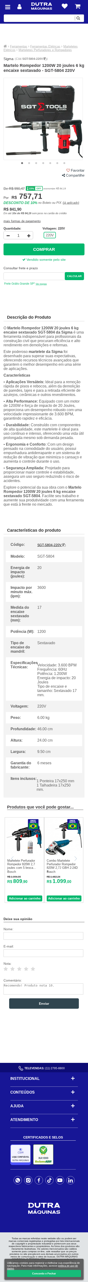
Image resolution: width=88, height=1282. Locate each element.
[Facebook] (39, 1180)
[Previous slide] (12, 858)
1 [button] (22, 163)
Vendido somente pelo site (46, 259)
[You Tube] (60, 1180)
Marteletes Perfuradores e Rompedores (45, 50)
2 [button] (29, 163)
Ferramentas (18, 46)
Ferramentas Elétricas (45, 46)
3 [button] (36, 163)
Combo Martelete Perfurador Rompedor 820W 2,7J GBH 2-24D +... (62, 866)
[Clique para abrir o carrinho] (77, 6)
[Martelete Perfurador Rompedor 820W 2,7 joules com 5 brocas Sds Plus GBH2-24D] (24, 855)
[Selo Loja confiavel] (21, 1154)
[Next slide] (75, 858)
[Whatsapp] (17, 1180)
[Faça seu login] (19, 7)
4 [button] (43, 163)
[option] (43, 119)
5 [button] (50, 163)
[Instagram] (28, 1180)
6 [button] (57, 163)
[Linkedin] (70, 1180)
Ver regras (41, 283)
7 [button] (64, 163)
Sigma (8, 59)
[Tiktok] (49, 1180)
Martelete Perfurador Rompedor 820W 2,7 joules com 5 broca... (21, 864)
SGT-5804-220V (33, 59)
